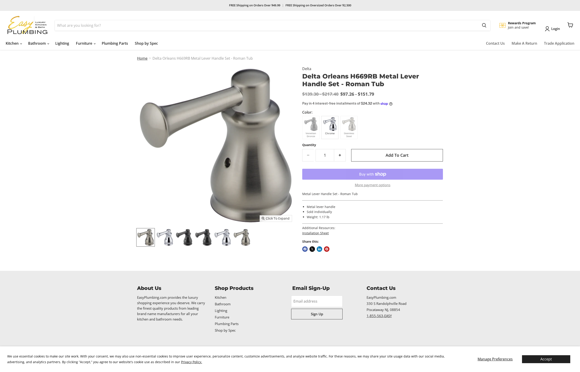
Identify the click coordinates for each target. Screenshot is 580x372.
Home (142, 58)
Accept (546, 359)
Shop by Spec (146, 43)
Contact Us (495, 43)
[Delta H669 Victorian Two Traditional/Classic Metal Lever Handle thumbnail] (146, 237)
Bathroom (37, 43)
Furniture (84, 43)
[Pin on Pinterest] (326, 249)
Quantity (309, 145)
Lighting (62, 43)
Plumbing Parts (115, 43)
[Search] (484, 25)
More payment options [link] (372, 185)
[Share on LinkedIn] (319, 249)
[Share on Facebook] (305, 249)
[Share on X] (312, 249)
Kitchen (12, 43)
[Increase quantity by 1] (340, 155)
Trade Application (559, 43)
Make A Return (524, 43)
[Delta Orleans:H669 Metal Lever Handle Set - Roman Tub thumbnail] (203, 237)
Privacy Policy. (191, 362)
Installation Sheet (315, 233)
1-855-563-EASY (379, 315)
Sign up (317, 314)
